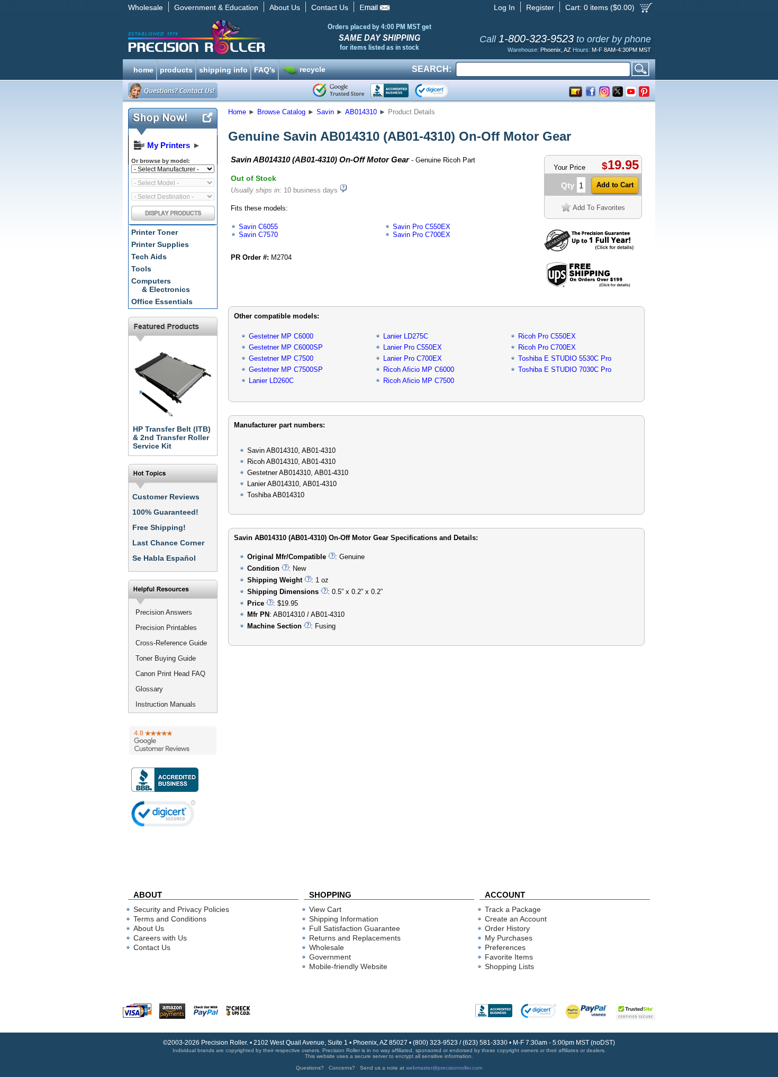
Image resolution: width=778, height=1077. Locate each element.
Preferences (505, 947)
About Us (284, 7)
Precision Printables (166, 628)
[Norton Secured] (440, 90)
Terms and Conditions (169, 919)
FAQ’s (264, 69)
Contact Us (329, 7)
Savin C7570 (258, 235)
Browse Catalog (281, 112)
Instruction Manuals (165, 704)
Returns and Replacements (355, 938)
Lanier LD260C (271, 381)
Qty (567, 185)
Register (540, 7)
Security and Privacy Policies (181, 909)
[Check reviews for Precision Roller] (172, 740)
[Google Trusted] (338, 90)
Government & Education (216, 7)
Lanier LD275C (405, 336)
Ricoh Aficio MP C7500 (418, 381)
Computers (160, 285)
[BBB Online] (389, 90)
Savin (325, 112)
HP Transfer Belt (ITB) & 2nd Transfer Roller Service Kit (172, 437)
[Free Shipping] (588, 285)
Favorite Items (509, 957)
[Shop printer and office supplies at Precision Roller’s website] (252, 37)
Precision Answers (163, 612)
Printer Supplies (160, 244)
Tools (141, 268)
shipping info (223, 69)
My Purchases (508, 938)
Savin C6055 (258, 227)
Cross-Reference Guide (171, 643)
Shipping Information (343, 919)
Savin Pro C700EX (421, 235)
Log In (504, 7)
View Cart (325, 909)
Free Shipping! (159, 527)
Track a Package (513, 909)
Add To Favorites (599, 208)
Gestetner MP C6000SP (286, 347)
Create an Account (516, 919)
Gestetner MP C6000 (281, 336)
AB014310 (361, 112)
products (176, 69)
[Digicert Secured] (163, 813)
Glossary (149, 689)
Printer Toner (154, 232)
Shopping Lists (509, 966)
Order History (507, 928)
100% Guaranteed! (165, 512)
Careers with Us (160, 938)
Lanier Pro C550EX (412, 347)
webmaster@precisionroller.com (444, 1068)
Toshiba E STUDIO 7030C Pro (564, 369)
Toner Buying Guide (165, 658)
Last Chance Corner (168, 542)
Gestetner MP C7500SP (286, 369)
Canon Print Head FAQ (170, 674)
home (143, 69)
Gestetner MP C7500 (281, 358)
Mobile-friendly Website (348, 966)
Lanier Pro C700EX (412, 358)
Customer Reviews (166, 496)
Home (237, 112)
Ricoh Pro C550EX (547, 336)
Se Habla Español (164, 558)
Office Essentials (162, 301)
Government (330, 957)
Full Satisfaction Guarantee (354, 928)
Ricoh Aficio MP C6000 (418, 369)
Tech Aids (149, 256)
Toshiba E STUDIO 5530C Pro (564, 358)
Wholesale (145, 7)
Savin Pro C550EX (421, 227)
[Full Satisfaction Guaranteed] (589, 249)
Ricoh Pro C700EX (547, 347)
